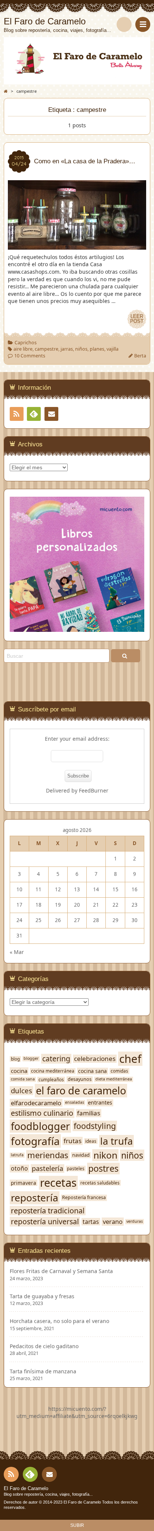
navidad (81, 1155)
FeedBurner (93, 790)
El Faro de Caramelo (26, 1488)
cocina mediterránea (52, 1071)
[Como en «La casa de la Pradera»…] (77, 245)
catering (56, 1058)
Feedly (34, 414)
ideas (90, 1141)
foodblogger (40, 1126)
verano (113, 1221)
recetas (58, 1183)
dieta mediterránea (113, 1079)
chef (130, 1059)
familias (88, 1113)
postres (103, 1168)
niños (81, 349)
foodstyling (95, 1126)
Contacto (51, 414)
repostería (34, 1197)
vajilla (112, 349)
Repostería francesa (84, 1198)
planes (97, 349)
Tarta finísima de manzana (43, 1371)
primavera (23, 1183)
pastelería (47, 1168)
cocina (19, 1070)
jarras (67, 349)
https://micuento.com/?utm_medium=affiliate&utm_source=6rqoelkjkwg (77, 1412)
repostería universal (45, 1221)
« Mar (17, 951)
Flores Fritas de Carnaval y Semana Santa (61, 1271)
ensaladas (74, 1102)
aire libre (23, 349)
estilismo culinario (42, 1113)
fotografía (35, 1141)
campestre (46, 349)
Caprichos (26, 342)
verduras (134, 1221)
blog (15, 1059)
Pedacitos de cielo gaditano (44, 1346)
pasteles (75, 1168)
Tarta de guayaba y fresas (42, 1296)
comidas (119, 1071)
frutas (72, 1141)
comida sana (23, 1079)
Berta (140, 356)
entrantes (100, 1102)
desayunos (80, 1079)
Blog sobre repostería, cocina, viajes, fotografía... (48, 1494)
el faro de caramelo (81, 1090)
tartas (91, 1221)
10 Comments (29, 356)
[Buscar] (124, 24)
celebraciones (95, 1059)
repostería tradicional (47, 1211)
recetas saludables (100, 1183)
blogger (31, 1058)
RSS (17, 414)
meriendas (47, 1155)
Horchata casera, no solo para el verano (59, 1321)
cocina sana (92, 1071)
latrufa (17, 1155)
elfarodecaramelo (36, 1103)
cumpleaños (51, 1079)
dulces (21, 1090)
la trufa (116, 1141)
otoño (19, 1168)
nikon (105, 1155)
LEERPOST (137, 319)
